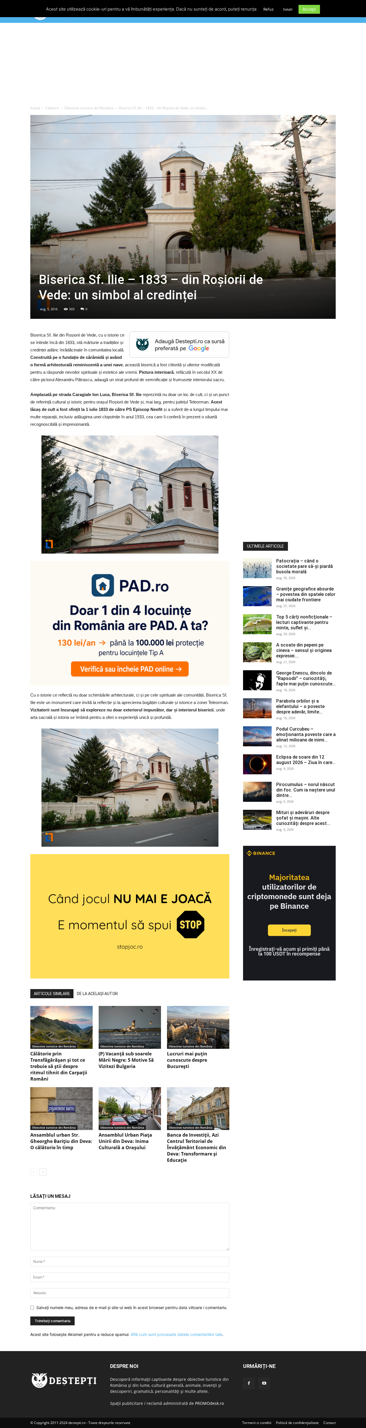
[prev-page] (33, 1172)
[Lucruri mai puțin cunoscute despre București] (198, 1027)
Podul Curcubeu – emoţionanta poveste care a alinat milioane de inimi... (306, 734)
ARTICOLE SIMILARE (52, 993)
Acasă (35, 108)
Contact (329, 1422)
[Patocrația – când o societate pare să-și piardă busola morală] (257, 568)
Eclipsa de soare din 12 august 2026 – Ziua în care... (306, 759)
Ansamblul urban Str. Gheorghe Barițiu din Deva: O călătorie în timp (61, 1141)
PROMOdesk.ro (209, 1403)
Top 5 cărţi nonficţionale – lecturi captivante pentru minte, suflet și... (304, 622)
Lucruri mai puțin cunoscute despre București (187, 1060)
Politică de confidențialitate (297, 1422)
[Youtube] (264, 1383)
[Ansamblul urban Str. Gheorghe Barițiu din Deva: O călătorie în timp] (61, 1108)
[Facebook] (248, 1383)
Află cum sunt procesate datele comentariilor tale (176, 1334)
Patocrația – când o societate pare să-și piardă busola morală (304, 566)
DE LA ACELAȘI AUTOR (97, 993)
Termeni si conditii (256, 1422)
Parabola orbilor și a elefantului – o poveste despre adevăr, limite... (300, 706)
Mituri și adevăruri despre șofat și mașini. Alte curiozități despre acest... (303, 818)
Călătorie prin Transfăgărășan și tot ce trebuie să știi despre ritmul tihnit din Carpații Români (58, 1066)
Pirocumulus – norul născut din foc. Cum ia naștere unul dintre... (305, 790)
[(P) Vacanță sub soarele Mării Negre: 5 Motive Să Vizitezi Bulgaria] (130, 1027)
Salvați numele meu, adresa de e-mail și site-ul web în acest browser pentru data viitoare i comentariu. (131, 1307)
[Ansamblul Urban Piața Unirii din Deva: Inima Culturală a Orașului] (130, 1108)
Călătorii (52, 108)
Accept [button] (309, 9)
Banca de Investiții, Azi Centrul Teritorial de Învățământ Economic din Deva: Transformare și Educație (196, 1147)
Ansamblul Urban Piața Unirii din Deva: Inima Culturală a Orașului (125, 1141)
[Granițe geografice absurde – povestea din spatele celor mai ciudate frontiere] (257, 596)
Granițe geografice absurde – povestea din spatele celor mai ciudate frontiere (305, 594)
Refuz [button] (268, 9)
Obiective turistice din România (89, 108)
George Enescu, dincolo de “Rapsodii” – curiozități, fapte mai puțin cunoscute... (306, 678)
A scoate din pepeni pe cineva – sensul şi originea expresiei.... (304, 650)
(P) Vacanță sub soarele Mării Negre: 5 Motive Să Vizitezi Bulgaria (126, 1060)
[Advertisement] (183, 65)
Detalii (288, 9)
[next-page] (43, 1172)
